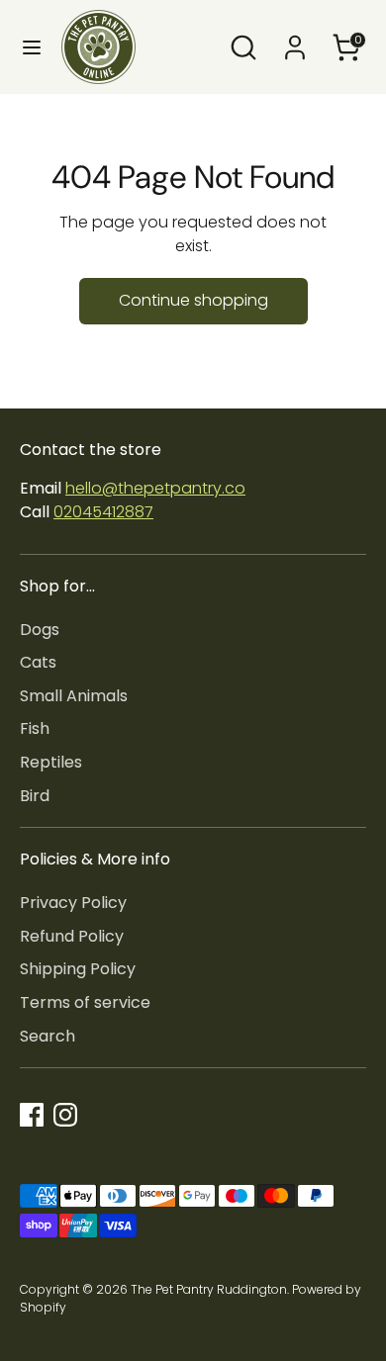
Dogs (39, 629)
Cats (38, 662)
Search (47, 1036)
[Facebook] (32, 1115)
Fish (34, 728)
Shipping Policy (78, 968)
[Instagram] (65, 1115)
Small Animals (74, 695)
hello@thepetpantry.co (155, 488)
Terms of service (85, 1002)
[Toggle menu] (31, 47)
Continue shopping (193, 300)
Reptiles (51, 762)
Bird (34, 795)
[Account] (295, 39)
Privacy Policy (73, 902)
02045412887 (103, 511)
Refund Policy (72, 936)
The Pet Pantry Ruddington (209, 1289)
